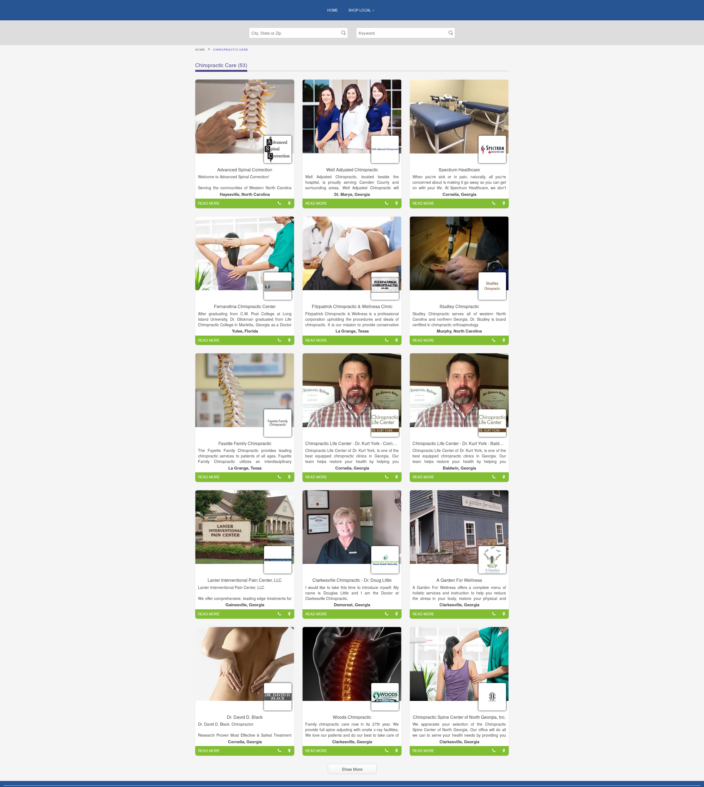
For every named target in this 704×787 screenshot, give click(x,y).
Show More (352, 769)
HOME (332, 10)
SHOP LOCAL (360, 10)
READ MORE (209, 203)
